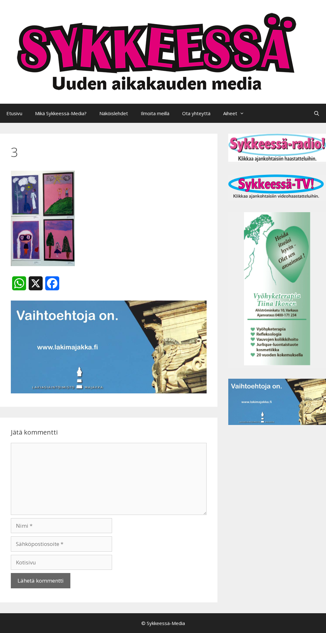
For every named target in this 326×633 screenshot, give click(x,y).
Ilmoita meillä (155, 113)
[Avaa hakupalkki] (316, 113)
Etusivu (14, 113)
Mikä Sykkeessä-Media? (61, 113)
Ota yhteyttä (196, 113)
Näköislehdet (113, 113)
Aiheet (230, 113)
